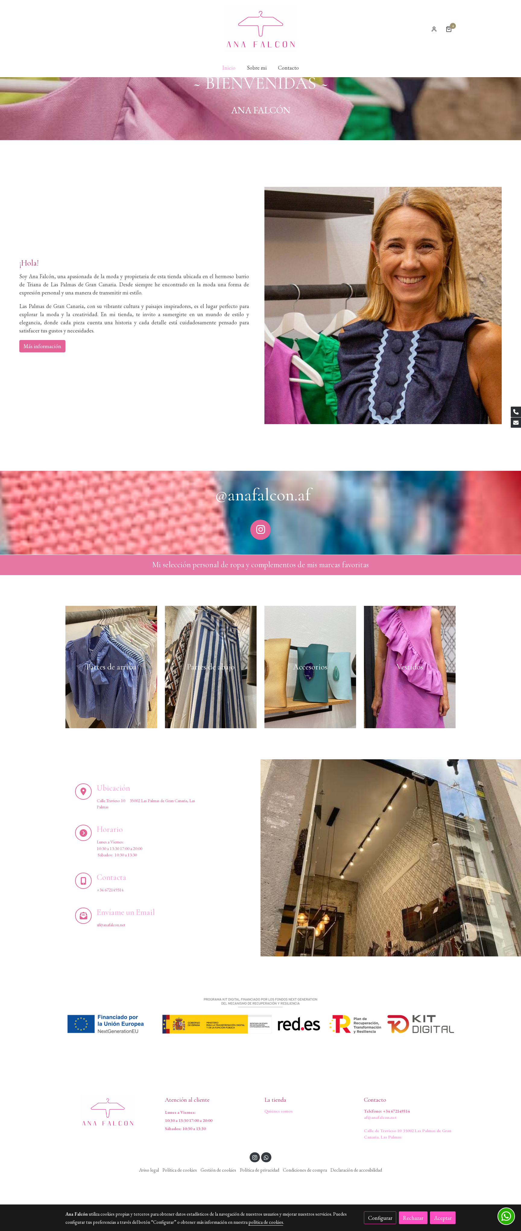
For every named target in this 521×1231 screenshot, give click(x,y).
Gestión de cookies (218, 1170)
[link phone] (516, 412)
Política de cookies (180, 1170)
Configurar (380, 1217)
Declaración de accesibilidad (356, 1170)
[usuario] (434, 29)
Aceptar (443, 1217)
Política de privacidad (259, 1170)
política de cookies (265, 1222)
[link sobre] (111, 1112)
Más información (42, 346)
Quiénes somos (278, 1111)
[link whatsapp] (266, 1157)
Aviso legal (149, 1170)
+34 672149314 (396, 1111)
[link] (260, 29)
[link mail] (516, 422)
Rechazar (413, 1217)
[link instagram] (255, 1157)
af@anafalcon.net (380, 1117)
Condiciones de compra (305, 1170)
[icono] (260, 530)
